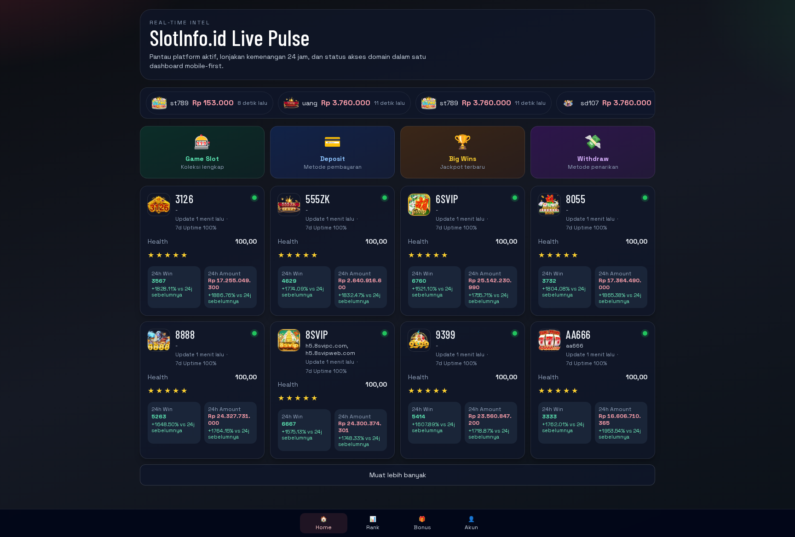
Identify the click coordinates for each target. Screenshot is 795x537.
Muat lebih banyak (397, 475)
